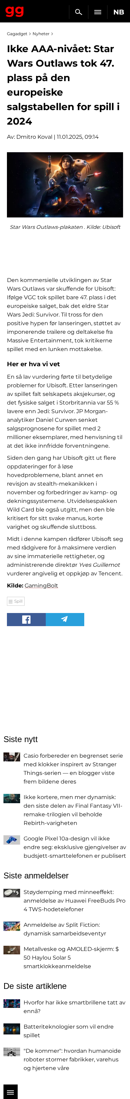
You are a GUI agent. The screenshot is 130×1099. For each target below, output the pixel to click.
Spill (18, 601)
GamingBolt (41, 585)
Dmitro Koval (34, 137)
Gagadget (14, 10)
